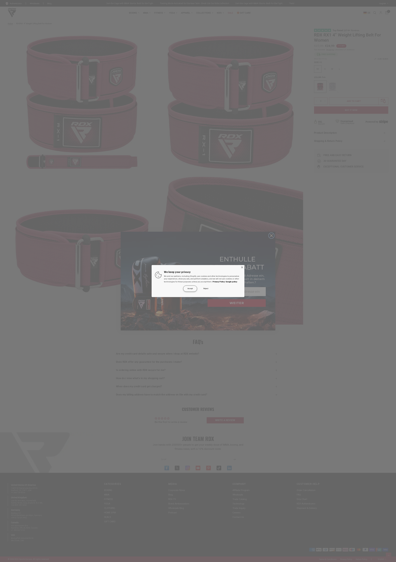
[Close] (242, 267)
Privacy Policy (219, 282)
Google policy (231, 282)
